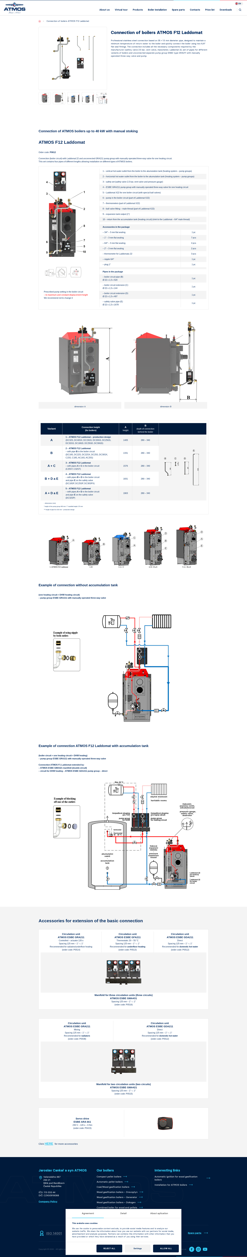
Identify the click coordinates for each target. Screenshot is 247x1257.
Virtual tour (121, 9)
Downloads (226, 9)
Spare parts (178, 9)
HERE (49, 1143)
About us (104, 9)
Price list (210, 9)
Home (40, 21)
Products (138, 9)
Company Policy (48, 1201)
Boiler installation (157, 9)
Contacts (195, 9)
